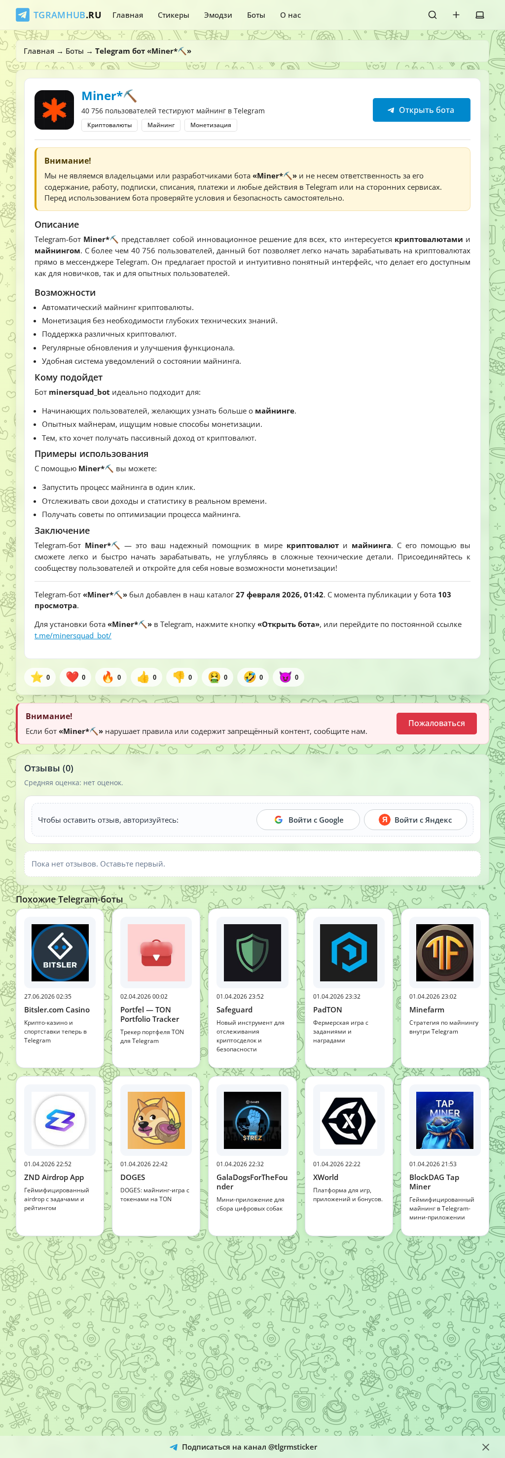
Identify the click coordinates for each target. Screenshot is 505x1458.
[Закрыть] (485, 1447)
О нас (290, 15)
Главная (127, 15)
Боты (256, 15)
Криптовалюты (109, 125)
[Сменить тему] (479, 14)
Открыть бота (425, 109)
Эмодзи (218, 15)
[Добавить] (456, 14)
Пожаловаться (436, 723)
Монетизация (210, 125)
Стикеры (173, 15)
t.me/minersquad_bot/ (73, 635)
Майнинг (161, 125)
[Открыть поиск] (432, 14)
